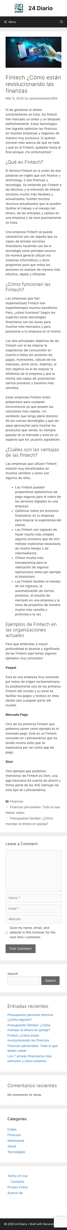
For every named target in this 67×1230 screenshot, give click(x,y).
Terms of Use (17, 1176)
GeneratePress (53, 1224)
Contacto (17, 1182)
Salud (11, 1146)
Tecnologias (16, 1152)
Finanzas (16, 801)
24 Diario (40, 8)
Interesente (15, 1141)
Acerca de (15, 1193)
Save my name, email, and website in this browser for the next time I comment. (32, 932)
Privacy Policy (17, 1187)
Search (12, 974)
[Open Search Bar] (61, 21)
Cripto (11, 1129)
